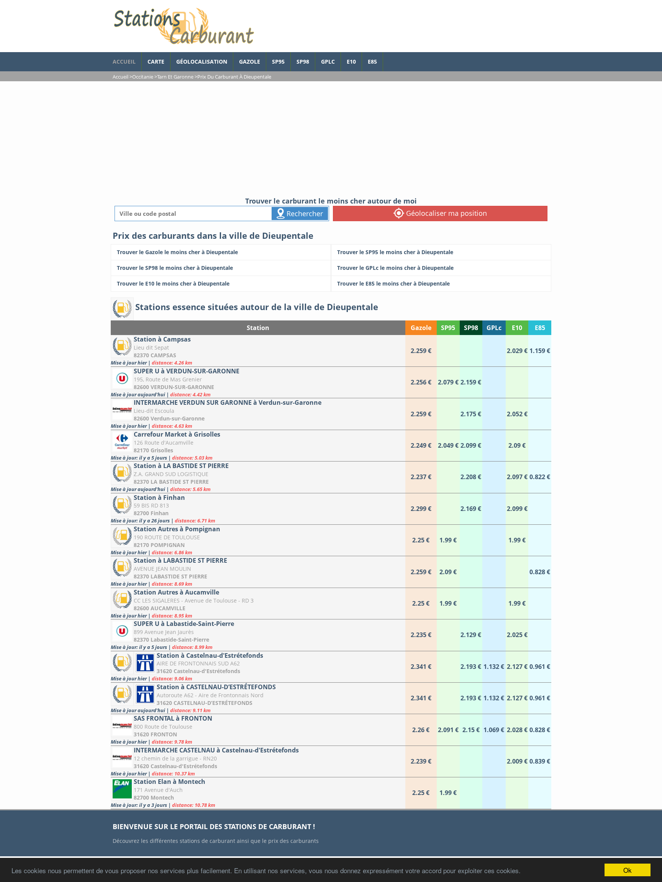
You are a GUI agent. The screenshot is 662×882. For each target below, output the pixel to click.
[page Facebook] (389, 58)
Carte (155, 61)
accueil (124, 61)
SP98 (303, 61)
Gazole (249, 61)
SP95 (278, 61)
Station (258, 328)
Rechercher (304, 213)
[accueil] (183, 26)
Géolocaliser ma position (445, 213)
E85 (372, 61)
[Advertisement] (331, 138)
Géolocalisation (201, 61)
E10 (351, 61)
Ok (627, 870)
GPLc (328, 61)
